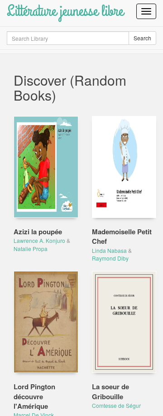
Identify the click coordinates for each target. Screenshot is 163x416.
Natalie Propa (31, 248)
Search (142, 38)
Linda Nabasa (109, 250)
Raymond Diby (110, 258)
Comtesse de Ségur (116, 405)
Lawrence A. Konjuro (39, 240)
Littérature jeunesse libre (65, 11)
